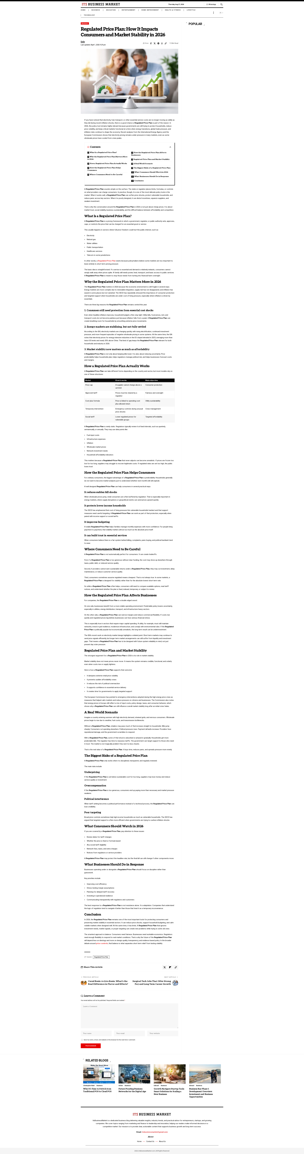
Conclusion (139, 181)
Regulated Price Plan (107, 261)
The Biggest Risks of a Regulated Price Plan (152, 168)
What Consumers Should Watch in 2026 (151, 172)
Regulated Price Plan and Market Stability (151, 159)
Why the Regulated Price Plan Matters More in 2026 (107, 158)
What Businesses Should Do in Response (151, 176)
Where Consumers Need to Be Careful (106, 175)
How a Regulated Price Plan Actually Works (108, 163)
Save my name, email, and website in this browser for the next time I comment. (109, 1040)
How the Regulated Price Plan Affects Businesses (148, 154)
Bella (83, 42)
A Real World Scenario (143, 164)
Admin (121, 1085)
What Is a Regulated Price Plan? (103, 152)
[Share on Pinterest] (158, 43)
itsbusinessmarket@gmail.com (155, 1132)
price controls (102, 943)
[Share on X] (154, 43)
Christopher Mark (89, 1085)
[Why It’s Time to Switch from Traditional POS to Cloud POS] (99, 1073)
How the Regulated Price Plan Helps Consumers (104, 169)
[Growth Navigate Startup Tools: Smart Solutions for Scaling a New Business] (170, 1073)
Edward (156, 1085)
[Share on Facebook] (151, 43)
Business (85, 23)
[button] (221, 4)
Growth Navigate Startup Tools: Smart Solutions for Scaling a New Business (169, 1091)
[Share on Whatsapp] (162, 43)
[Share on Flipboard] (170, 967)
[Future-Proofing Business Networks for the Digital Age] (134, 1073)
